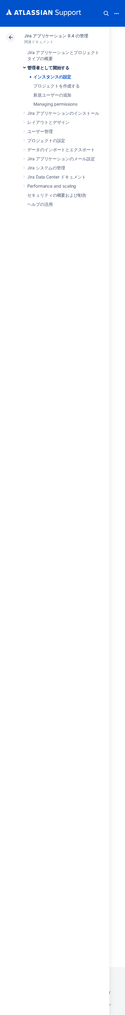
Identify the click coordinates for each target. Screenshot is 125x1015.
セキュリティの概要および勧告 (56, 195)
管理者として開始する (48, 67)
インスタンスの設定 (52, 76)
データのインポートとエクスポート (61, 149)
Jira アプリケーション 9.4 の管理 (56, 35)
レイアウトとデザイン (48, 122)
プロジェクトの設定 (46, 140)
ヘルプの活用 (40, 204)
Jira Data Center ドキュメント (56, 176)
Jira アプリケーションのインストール (63, 113)
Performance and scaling (51, 186)
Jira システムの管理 (46, 167)
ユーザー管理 (40, 131)
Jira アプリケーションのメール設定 (61, 158)
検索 (106, 13)
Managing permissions (55, 104)
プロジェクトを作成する (56, 85)
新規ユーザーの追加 (52, 94)
